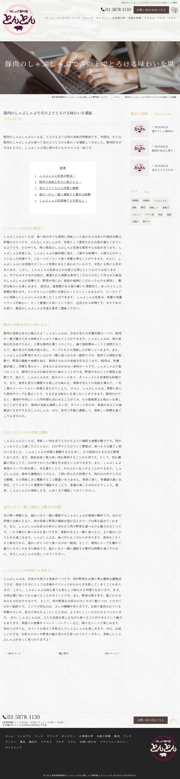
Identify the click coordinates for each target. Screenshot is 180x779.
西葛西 (146, 200)
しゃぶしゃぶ (160, 200)
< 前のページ (13, 653)
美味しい (154, 207)
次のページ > (112, 653)
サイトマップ (13, 747)
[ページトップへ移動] (173, 720)
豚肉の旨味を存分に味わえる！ (60, 182)
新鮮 (134, 207)
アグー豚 (149, 214)
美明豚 (135, 200)
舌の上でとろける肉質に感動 (59, 188)
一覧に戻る (63, 653)
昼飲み (166, 207)
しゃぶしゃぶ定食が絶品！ (57, 176)
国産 (169, 214)
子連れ (135, 221)
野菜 (143, 207)
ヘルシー (136, 214)
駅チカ (146, 221)
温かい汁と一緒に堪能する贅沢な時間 (65, 194)
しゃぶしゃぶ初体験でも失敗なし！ (63, 200)
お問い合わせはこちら (151, 10)
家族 (160, 214)
